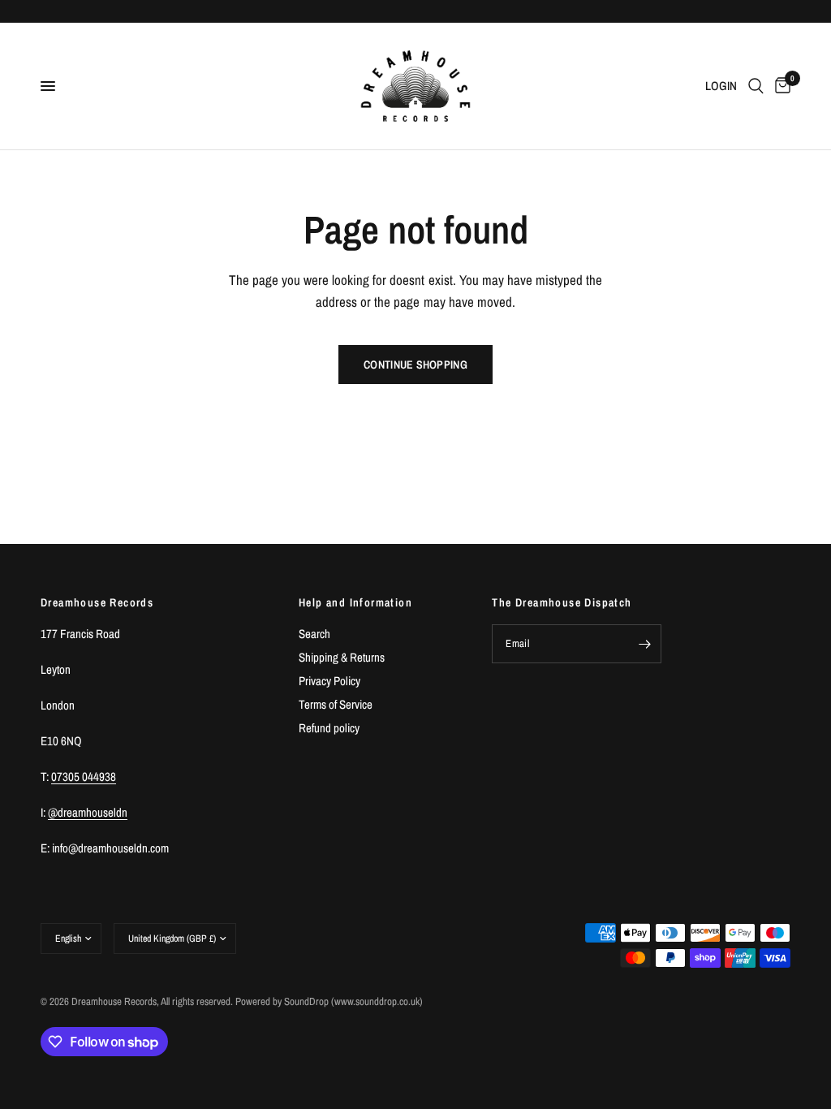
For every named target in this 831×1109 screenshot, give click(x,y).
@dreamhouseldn (87, 812)
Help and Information (355, 602)
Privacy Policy (329, 680)
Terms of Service (335, 704)
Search (314, 633)
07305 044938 (83, 776)
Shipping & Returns (342, 657)
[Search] (756, 86)
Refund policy (329, 727)
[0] (779, 86)
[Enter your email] (645, 643)
